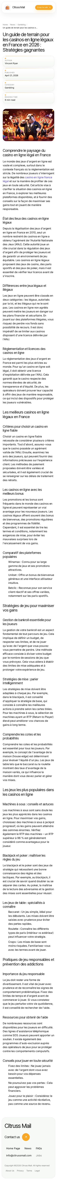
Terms (29, 1170)
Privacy (20, 1170)
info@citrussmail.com (19, 1155)
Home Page (13, 1148)
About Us (10, 1170)
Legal (37, 1170)
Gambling (22, 25)
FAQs (39, 1148)
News (12, 25)
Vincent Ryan (11, 63)
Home (5, 25)
